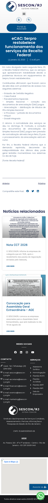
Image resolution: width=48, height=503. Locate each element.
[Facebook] (15, 352)
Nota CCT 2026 (16, 245)
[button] (24, 14)
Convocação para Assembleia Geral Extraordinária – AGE (20, 307)
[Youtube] (32, 352)
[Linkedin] (21, 352)
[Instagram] (26, 352)
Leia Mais (10, 266)
